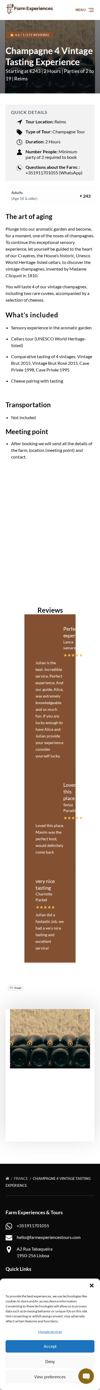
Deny (50, 1361)
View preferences (50, 1376)
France (21, 1178)
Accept (50, 1346)
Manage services (50, 1332)
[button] (91, 1285)
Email (17, 987)
